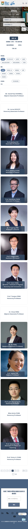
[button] (23, 3)
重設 (2, 84)
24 (23, 470)
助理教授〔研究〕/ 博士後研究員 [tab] (14, 41)
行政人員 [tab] (14, 48)
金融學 (23, 59)
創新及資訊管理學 (6, 62)
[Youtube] (14, 516)
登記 (14, 504)
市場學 (24, 62)
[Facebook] (17, 513)
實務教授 (17, 70)
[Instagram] (12, 513)
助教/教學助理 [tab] (10, 45)
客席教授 (18, 73)
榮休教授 (4, 73)
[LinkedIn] (2, 513)
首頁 (10, 14)
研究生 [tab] (20, 45)
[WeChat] (7, 513)
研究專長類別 (16, 81)
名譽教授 (11, 73)
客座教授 (4, 77)
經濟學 (17, 59)
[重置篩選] (23, 29)
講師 (23, 70)
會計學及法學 (10, 59)
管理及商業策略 (16, 62)
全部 (3, 59)
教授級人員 (9, 70)
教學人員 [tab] (14, 38)
